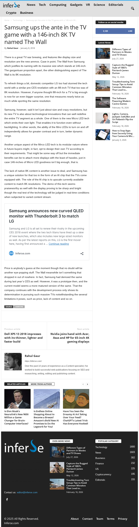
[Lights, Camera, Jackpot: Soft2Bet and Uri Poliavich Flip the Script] (103, 118)
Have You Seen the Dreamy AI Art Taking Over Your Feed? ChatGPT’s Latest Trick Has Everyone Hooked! (75, 417)
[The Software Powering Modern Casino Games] (103, 102)
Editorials (116, 5)
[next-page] (87, 384)
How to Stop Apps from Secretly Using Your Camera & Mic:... (123, 133)
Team (99, 518)
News (31, 5)
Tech (42, 5)
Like (130, 31)
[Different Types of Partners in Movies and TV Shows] (103, 53)
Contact (87, 518)
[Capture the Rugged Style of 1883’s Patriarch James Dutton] (103, 69)
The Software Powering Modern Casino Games (121, 101)
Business (26, 13)
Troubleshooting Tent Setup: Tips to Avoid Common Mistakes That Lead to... (123, 85)
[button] (132, 9)
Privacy (122, 518)
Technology (18, 20)
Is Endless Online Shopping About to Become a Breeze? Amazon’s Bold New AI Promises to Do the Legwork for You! (46, 419)
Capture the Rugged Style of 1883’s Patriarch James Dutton (122, 69)
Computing (57, 5)
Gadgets (76, 5)
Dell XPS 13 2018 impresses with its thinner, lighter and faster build (23, 337)
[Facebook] (7, 499)
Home (6, 20)
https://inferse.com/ (33, 361)
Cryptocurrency (103, 474)
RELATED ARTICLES (16, 384)
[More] (69, 316)
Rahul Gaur (12, 48)
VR (88, 5)
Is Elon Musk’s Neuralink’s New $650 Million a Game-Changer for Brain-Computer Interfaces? (16, 417)
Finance (99, 463)
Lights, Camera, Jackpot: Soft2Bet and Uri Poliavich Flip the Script (123, 118)
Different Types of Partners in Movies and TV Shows (122, 52)
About (75, 518)
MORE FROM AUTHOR (41, 384)
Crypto (11, 13)
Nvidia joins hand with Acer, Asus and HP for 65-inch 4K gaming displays (69, 337)
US (97, 469)
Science (99, 5)
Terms (110, 518)
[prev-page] (83, 384)
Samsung (19, 307)
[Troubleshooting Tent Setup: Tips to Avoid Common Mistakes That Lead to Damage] (103, 85)
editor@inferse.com (27, 492)
